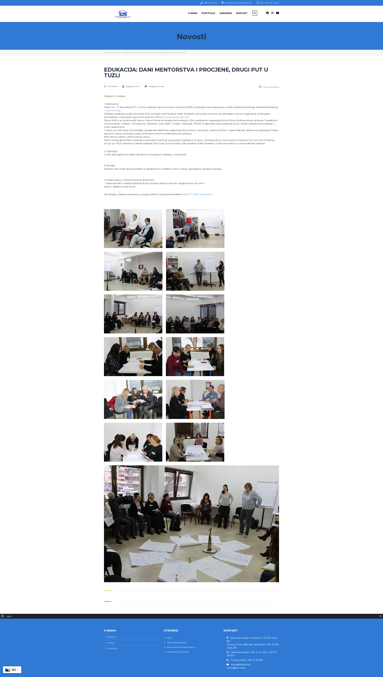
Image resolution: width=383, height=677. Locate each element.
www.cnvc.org (113, 110)
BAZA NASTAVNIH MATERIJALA (181, 647)
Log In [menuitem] (9, 616)
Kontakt (241, 13)
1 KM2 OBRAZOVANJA (177, 643)
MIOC (169, 638)
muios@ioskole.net (240, 664)
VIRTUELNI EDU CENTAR (178, 652)
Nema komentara (271, 87)
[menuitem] (2, 616)
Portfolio (208, 13)
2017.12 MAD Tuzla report (199, 194)
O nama (192, 13)
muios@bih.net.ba (236, 668)
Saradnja (225, 13)
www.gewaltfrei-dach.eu (175, 117)
